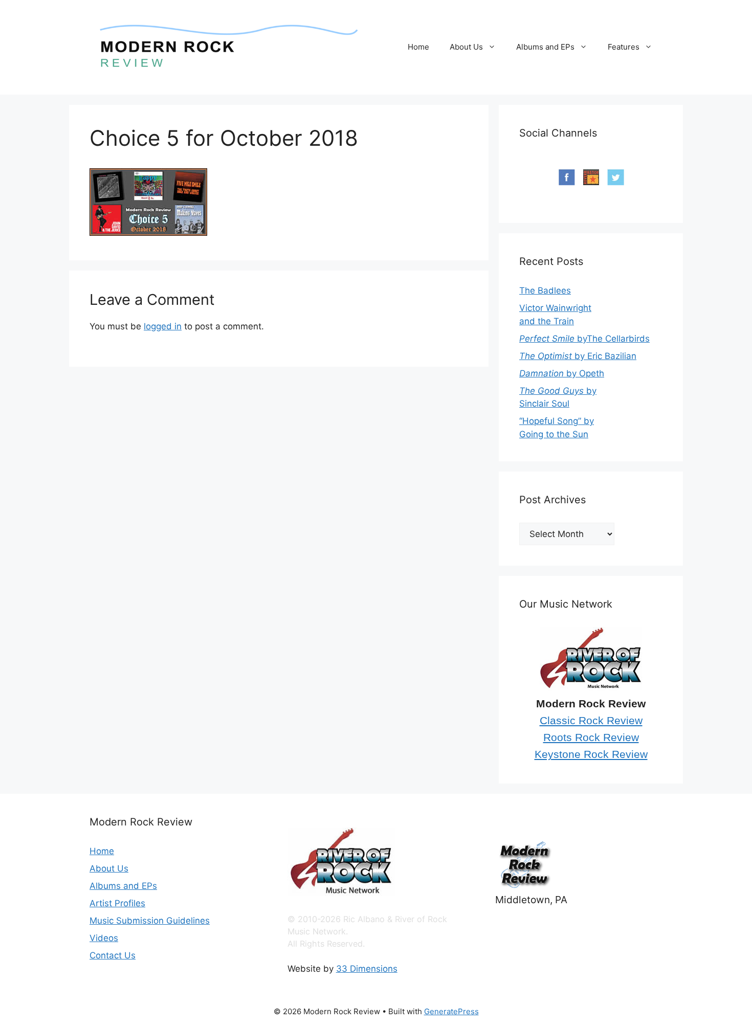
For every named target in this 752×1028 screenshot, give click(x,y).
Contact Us (113, 955)
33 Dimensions (366, 969)
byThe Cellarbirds (584, 338)
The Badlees (545, 290)
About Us (466, 47)
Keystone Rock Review (591, 754)
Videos (104, 938)
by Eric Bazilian (577, 356)
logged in (163, 326)
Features (623, 47)
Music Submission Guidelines (150, 920)
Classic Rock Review (591, 720)
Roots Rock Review (591, 737)
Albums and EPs (545, 47)
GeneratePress (451, 1011)
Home (418, 47)
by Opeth (561, 373)
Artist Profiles (117, 903)
